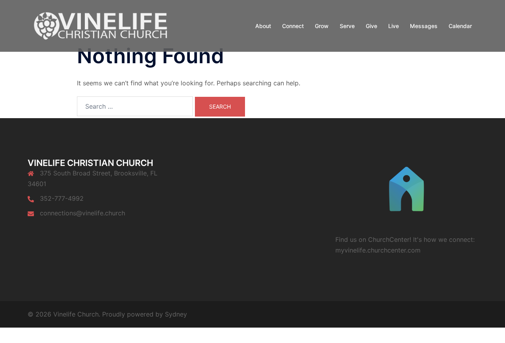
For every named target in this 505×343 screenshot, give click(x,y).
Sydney (176, 314)
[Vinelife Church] (99, 25)
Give (371, 26)
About (263, 26)
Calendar (460, 26)
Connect (293, 26)
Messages (424, 26)
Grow (322, 26)
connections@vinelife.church (82, 213)
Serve (347, 26)
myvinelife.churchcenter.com (378, 250)
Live (393, 26)
